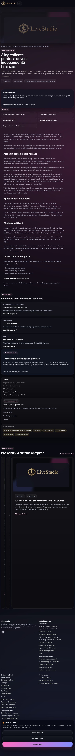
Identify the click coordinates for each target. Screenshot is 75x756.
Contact (5, 420)
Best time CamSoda (8, 705)
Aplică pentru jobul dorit (48, 114)
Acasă (3, 46)
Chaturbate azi (6, 688)
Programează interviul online (13, 105)
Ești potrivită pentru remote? (49, 637)
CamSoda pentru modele (9, 718)
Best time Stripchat (7, 699)
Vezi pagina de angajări (11, 371)
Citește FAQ (25, 371)
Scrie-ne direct (30, 105)
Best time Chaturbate (8, 702)
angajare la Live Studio (19, 193)
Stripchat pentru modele (9, 713)
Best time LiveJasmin (8, 707)
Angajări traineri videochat (48, 629)
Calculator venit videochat (48, 659)
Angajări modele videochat (48, 626)
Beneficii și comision (10, 416)
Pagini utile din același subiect (13, 126)
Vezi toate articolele (67, 454)
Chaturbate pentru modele (10, 716)
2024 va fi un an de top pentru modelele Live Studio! (39, 501)
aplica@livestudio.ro (46, 680)
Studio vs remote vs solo (47, 670)
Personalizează (37, 738)
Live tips (4, 683)
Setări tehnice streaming (47, 645)
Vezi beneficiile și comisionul (15, 271)
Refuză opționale (38, 733)
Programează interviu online (48, 683)
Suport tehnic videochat (47, 648)
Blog (9, 46)
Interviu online (8, 412)
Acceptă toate (37, 744)
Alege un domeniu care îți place (14, 114)
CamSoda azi (5, 691)
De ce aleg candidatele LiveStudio (50, 640)
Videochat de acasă (45, 631)
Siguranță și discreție (46, 664)
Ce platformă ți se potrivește (49, 662)
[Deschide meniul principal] (19, 3)
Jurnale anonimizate (45, 667)
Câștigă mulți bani (9, 120)
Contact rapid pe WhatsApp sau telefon (19, 273)
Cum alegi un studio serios (48, 634)
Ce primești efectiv (45, 642)
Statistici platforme (7, 680)
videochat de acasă (36, 283)
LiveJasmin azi (6, 694)
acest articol (19, 184)
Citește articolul (20, 514)
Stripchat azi (5, 685)
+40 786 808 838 (45, 678)
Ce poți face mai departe (48, 120)
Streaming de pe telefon (47, 651)
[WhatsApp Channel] (3, 632)
